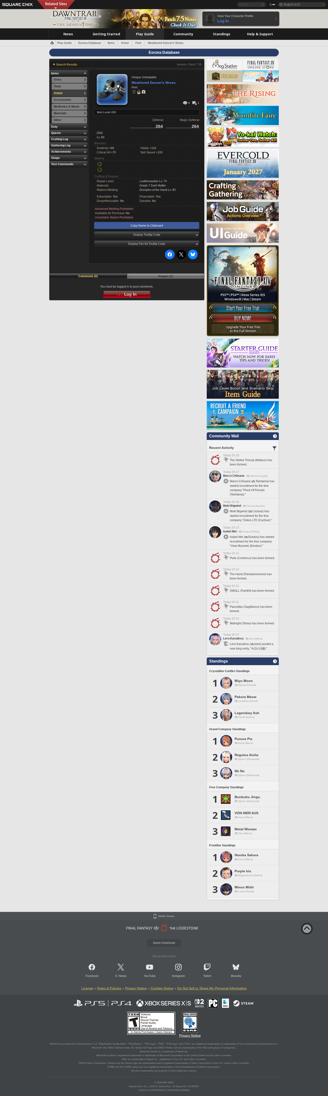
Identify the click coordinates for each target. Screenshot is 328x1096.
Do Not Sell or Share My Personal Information (212, 988)
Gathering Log (60, 145)
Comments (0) (88, 276)
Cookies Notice (162, 988)
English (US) (292, 4)
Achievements (61, 151)
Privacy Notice (136, 988)
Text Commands (62, 164)
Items (55, 73)
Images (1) (165, 276)
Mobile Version (166, 916)
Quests (56, 133)
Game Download (164, 943)
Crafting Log (59, 139)
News (123, 976)
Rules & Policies (109, 988)
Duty (54, 126)
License (87, 988)
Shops (55, 158)
